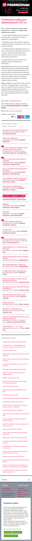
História (12, 182)
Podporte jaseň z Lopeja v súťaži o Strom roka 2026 (15, 437)
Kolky (27, 282)
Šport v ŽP (22, 272)
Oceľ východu (12, 231)
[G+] (21, 116)
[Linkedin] (27, 116)
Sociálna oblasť (21, 199)
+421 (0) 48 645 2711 (7, 490)
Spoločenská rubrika (16, 215)
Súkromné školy (23, 260)
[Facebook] (18, 116)
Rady (10, 312)
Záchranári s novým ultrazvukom (10, 386)
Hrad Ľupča (21, 488)
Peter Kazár (12, 296)
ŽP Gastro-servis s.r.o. (14, 328)
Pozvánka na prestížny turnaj (9, 350)
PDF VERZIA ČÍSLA (23, 12)
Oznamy (26, 304)
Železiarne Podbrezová (14, 105)
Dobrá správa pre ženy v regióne (10, 395)
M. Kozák (11, 282)
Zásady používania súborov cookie (12, 529)
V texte (11, 188)
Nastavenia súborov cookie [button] (11, 535)
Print (14, 117)
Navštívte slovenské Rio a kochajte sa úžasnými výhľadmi (16, 398)
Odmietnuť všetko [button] (17, 532)
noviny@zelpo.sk (6, 488)
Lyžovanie (5, 298)
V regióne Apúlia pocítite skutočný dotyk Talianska (14, 342)
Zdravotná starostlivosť (15, 111)
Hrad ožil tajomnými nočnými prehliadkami (13, 410)
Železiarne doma (22, 153)
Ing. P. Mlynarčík (13, 250)
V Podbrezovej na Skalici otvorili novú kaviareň (13, 456)
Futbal (5, 274)
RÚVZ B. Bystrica (13, 320)
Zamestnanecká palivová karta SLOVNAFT (12, 429)
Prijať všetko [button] (7, 532)
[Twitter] (24, 116)
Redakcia (11, 140)
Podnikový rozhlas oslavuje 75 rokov (11, 378)
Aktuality (13, 225)
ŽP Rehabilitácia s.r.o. (13, 242)
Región (21, 304)
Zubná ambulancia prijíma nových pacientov (13, 401)
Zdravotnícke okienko (19, 322)
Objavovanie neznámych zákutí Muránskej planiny (14, 369)
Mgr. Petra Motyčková (14, 132)
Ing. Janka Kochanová (15, 101)
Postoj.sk (11, 223)
